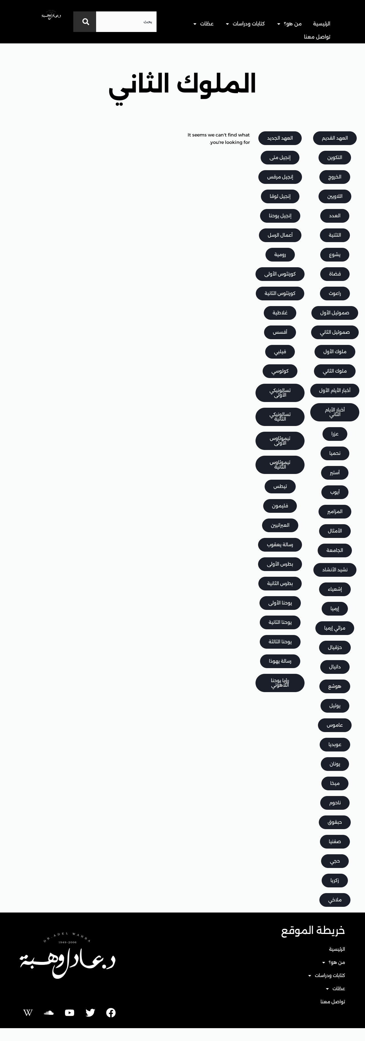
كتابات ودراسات (249, 24)
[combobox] (126, 21)
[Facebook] (111, 1012)
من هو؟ (293, 24)
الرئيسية (321, 24)
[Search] (84, 21)
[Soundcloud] (48, 1012)
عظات (207, 24)
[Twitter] (90, 1012)
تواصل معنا (317, 37)
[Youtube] (69, 1012)
